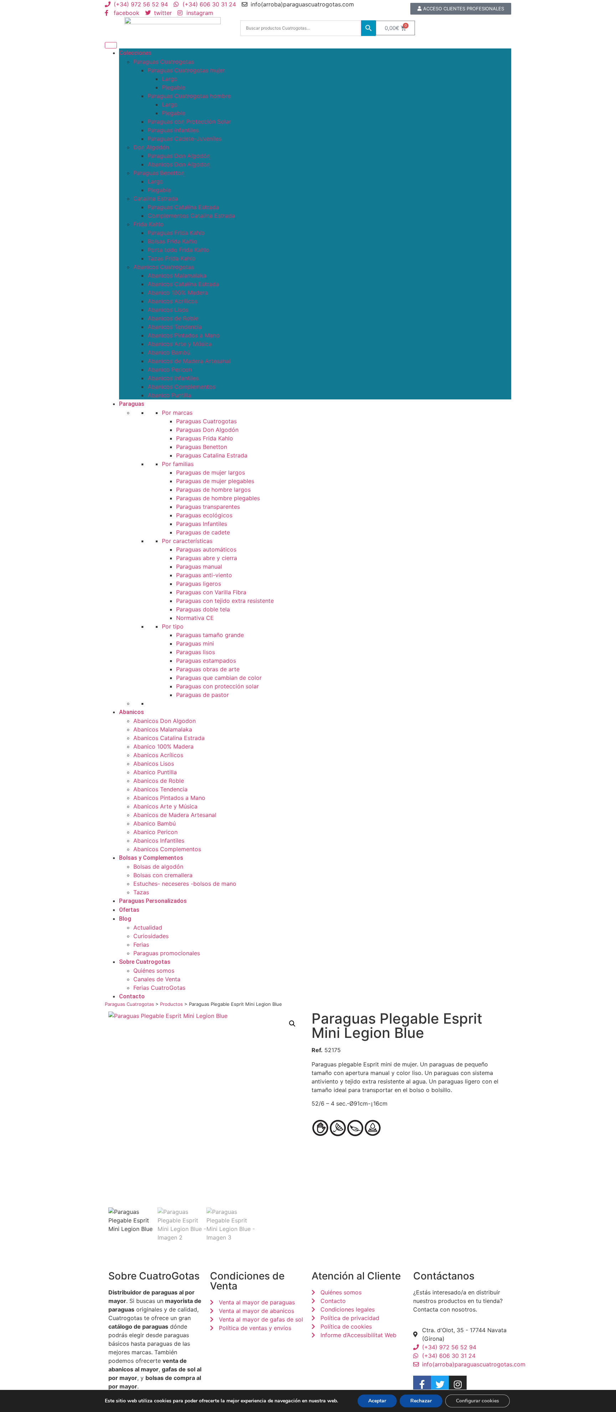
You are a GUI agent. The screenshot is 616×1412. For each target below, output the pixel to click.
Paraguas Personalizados (153, 901)
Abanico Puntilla (169, 395)
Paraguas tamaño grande (210, 634)
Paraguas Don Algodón (179, 155)
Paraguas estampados (206, 660)
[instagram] (458, 1384)
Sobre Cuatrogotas (144, 961)
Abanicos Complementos (181, 386)
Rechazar (421, 1400)
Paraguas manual (199, 566)
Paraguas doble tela (203, 609)
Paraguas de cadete (203, 532)
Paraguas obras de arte (208, 669)
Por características (187, 540)
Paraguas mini (195, 643)
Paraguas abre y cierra (206, 558)
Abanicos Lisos (168, 309)
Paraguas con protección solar (217, 686)
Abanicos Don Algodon (179, 164)
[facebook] (422, 1384)
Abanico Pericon (170, 369)
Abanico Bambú (169, 352)
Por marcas (177, 412)
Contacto (132, 996)
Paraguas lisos (195, 652)
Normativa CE (195, 617)
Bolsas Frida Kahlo (172, 241)
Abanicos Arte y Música (180, 343)
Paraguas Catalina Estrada (183, 207)
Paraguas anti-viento (204, 575)
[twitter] (440, 1384)
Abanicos (131, 712)
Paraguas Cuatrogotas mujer (186, 70)
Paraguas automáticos (206, 549)
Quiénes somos (153, 970)
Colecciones (135, 53)
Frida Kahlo (148, 224)
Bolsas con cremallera (162, 875)
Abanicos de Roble (173, 318)
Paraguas (131, 403)
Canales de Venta (156, 979)
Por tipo (173, 626)
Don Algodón (151, 147)
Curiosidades (151, 936)
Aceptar (377, 1400)
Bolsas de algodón (158, 866)
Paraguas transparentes (208, 506)
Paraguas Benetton (158, 172)
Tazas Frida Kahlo (171, 258)
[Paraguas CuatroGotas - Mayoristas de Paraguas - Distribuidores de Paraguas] (172, 28)
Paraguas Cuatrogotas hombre (189, 95)
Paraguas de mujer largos (210, 472)
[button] (292, 1023)
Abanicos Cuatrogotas (163, 266)
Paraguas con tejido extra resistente (225, 600)
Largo (170, 78)
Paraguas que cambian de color (219, 677)
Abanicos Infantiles (173, 378)
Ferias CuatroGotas (159, 987)
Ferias (141, 944)
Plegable (173, 87)
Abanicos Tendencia (175, 326)
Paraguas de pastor (202, 694)
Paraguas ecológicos (204, 515)
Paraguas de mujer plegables (215, 481)
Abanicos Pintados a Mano (184, 335)
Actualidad (147, 927)
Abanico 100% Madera (178, 292)
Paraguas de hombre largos (213, 489)
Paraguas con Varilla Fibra (211, 592)
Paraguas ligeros (198, 583)
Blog (125, 918)
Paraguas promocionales (166, 953)
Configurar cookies (477, 1400)
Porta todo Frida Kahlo (178, 249)
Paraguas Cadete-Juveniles (184, 138)
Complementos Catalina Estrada (191, 215)
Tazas (141, 892)
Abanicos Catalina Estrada (183, 284)
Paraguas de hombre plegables (218, 498)
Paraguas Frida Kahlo (176, 232)
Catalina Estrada (155, 198)
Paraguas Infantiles (201, 523)
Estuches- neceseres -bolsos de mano (184, 883)
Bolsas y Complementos (151, 857)
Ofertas (129, 909)
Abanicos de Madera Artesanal (189, 360)
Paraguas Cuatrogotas (163, 61)
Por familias (178, 463)
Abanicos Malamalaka (177, 275)
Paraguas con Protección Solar (189, 121)
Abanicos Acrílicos (172, 301)
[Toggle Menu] (111, 45)
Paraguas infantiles (173, 130)
